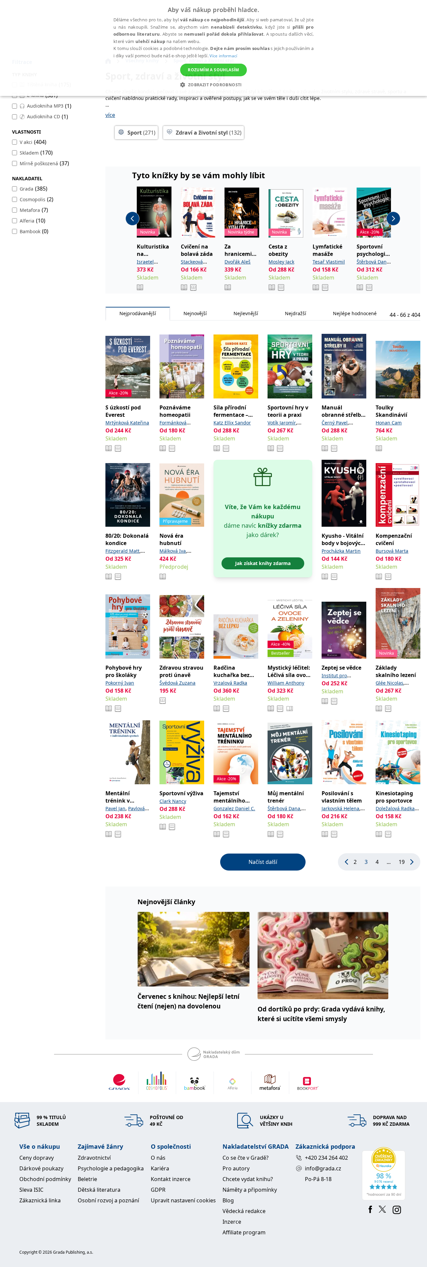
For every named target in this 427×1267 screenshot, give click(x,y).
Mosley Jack (281, 262)
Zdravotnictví (94, 1157)
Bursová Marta (392, 551)
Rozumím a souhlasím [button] (213, 70)
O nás (158, 1157)
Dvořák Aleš (238, 262)
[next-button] (393, 219)
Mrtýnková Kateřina (127, 422)
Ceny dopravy (36, 1157)
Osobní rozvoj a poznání (108, 1200)
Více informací (223, 56)
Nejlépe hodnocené (355, 313)
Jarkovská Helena (340, 808)
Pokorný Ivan (119, 683)
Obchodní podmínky (45, 1179)
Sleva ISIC (31, 1189)
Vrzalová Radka (230, 683)
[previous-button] (132, 219)
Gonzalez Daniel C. (234, 808)
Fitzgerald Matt (122, 551)
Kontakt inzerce (170, 1179)
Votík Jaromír (282, 422)
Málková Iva (172, 551)
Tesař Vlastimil (329, 262)
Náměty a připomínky (250, 1189)
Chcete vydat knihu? (248, 1179)
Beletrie (87, 1179)
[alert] (213, 48)
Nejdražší (295, 313)
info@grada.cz (323, 1168)
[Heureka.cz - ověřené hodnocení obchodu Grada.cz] (385, 1173)
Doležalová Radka (395, 808)
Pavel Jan (115, 808)
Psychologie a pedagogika (111, 1168)
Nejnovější (195, 313)
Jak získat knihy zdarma (263, 563)
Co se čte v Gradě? (246, 1157)
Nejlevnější (246, 313)
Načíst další (263, 862)
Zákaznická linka (40, 1200)
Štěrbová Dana (373, 262)
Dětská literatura (99, 1189)
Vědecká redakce (244, 1211)
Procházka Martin (341, 551)
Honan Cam (389, 422)
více (110, 115)
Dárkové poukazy (41, 1168)
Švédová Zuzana (177, 683)
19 (402, 862)
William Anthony (286, 683)
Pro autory (236, 1168)
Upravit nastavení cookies (183, 1200)
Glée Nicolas (389, 683)
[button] (213, 84)
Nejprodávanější (137, 313)
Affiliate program (244, 1232)
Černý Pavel (335, 422)
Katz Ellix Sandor (232, 422)
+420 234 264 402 (326, 1157)
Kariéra (160, 1168)
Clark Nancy (172, 801)
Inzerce (232, 1221)
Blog (228, 1200)
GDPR (158, 1189)
